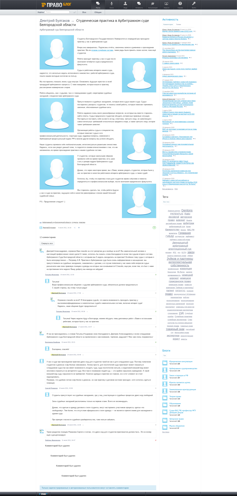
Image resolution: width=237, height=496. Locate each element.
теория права (173, 326)
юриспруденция (187, 336)
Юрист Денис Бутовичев (171, 29)
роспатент (170, 307)
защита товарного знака (176, 256)
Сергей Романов (51, 388)
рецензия (190, 304)
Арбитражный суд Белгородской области (62, 29)
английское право (174, 223)
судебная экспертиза (177, 319)
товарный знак (175, 329)
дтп (179, 252)
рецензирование (173, 301)
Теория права (175, 396)
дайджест (190, 236)
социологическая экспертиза (180, 310)
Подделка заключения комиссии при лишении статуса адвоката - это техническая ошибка (180, 173)
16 (171, 116)
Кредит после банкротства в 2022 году (177, 31)
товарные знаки (186, 326)
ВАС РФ (190, 230)
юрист (176, 339)
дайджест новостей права (180, 240)
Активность (170, 19)
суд (181, 313)
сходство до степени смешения (180, 323)
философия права (182, 333)
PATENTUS (176, 213)
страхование (173, 313)
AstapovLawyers (174, 211)
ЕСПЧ (184, 252)
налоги (189, 272)
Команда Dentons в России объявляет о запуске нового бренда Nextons (177, 38)
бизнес (183, 230)
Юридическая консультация (180, 361)
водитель (173, 233)
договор (168, 252)
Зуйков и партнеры (180, 258)
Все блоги (165, 432)
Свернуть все (47, 243)
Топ (164, 355)
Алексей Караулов (168, 99)
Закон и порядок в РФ (178, 375)
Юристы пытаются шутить (179, 382)
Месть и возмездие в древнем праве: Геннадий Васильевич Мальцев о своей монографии (177, 154)
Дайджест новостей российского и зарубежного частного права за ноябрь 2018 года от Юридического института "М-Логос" (179, 182)
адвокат (180, 220)
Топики (178, 24)
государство (179, 236)
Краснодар (172, 272)
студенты (75, 222)
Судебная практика (183, 316)
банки (188, 227)
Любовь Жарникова (52, 440)
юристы (184, 339)
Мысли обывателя (176, 426)
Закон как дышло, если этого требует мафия (179, 69)
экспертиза (173, 335)
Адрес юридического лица (172, 76)
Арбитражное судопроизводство (183, 368)
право (169, 293)
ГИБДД (170, 236)
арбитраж (188, 223)
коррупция (186, 268)
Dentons (187, 210)
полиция (190, 291)
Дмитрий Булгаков (55, 20)
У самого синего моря (170, 63)
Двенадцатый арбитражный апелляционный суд (179, 245)
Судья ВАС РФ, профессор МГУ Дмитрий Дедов (182, 411)
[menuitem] (84, 12)
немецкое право (176, 284)
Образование (175, 403)
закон (190, 252)
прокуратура (176, 297)
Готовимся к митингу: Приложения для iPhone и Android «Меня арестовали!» (177, 138)
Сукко (190, 320)
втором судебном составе (102, 50)
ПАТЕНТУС (180, 291)
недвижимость (174, 275)
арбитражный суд (177, 226)
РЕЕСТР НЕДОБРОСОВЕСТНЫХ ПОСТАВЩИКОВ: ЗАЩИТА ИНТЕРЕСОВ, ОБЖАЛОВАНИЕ (178, 163)
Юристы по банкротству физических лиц (178, 44)
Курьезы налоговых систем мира (175, 58)
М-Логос (181, 272)
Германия (184, 232)
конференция (173, 269)
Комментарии (168, 24)
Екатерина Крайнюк (52, 342)
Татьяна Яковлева (52, 274)
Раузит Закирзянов (169, 56)
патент (170, 290)
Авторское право (176, 419)
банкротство (172, 229)
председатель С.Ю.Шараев (184, 294)
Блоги (166, 350)
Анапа (189, 220)
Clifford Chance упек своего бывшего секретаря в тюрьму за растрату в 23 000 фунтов (178, 114)
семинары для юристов (185, 307)
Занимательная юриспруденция (182, 389)
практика (82, 222)
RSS (176, 189)
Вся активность (167, 189)
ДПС (174, 252)
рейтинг (186, 297)
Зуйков (190, 256)
